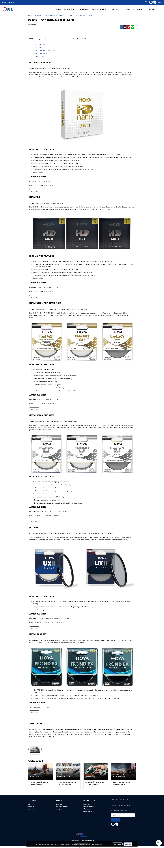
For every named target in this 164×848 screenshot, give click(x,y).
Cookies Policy (98, 844)
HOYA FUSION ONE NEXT (41, 53)
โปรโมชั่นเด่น (31, 807)
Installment (129, 9)
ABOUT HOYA (36, 723)
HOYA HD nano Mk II (39, 44)
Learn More (34, 191)
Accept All (128, 844)
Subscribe (115, 820)
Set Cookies (117, 844)
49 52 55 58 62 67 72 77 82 (39, 707)
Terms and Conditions (62, 807)
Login (4, 2)
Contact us (59, 804)
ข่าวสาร (29, 804)
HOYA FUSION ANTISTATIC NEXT (44, 50)
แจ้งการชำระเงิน (87, 809)
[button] (160, 9)
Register (12, 2)
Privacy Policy (59, 809)
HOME (58, 9)
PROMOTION (84, 9)
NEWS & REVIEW (99, 9)
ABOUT (140, 9)
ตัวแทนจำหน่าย (31, 809)
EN (160, 2)
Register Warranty (88, 807)
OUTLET (152, 9)
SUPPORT (116, 9)
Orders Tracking (88, 811)
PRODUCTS (69, 9)
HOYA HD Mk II (38, 47)
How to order (87, 804)
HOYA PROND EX (38, 56)
